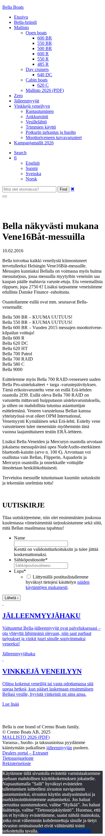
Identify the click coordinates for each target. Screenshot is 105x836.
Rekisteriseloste (16, 763)
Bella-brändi (25, 22)
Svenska (33, 173)
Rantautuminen (40, 111)
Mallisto (21, 27)
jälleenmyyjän (59, 747)
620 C (43, 85)
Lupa (20, 571)
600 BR (44, 38)
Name (19, 537)
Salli (42, 830)
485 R (43, 64)
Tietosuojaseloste (18, 758)
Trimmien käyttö (41, 127)
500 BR (44, 48)
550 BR (44, 43)
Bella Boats (13, 7)
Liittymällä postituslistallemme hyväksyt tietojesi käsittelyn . (58, 582)
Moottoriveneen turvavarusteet (54, 137)
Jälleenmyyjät (26, 100)
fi (15, 157)
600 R (43, 53)
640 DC (44, 74)
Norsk (31, 178)
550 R (43, 58)
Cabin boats (37, 79)
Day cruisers (37, 69)
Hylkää (53, 830)
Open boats (36, 32)
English (33, 163)
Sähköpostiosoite (31, 559)
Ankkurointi (37, 116)
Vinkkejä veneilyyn (32, 106)
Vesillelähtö (36, 121)
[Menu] (4, 196)
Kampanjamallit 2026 (34, 142)
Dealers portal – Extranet (25, 752)
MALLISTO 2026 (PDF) (26, 737)
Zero (18, 95)
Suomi (32, 168)
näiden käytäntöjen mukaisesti (58, 585)
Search (20, 152)
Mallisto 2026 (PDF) (45, 90)
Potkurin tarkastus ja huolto (51, 132)
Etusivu (21, 17)
